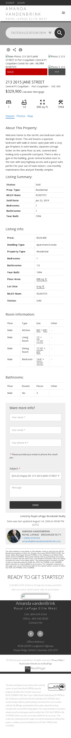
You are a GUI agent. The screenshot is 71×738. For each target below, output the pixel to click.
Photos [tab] (21, 116)
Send (35, 505)
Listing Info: (15, 229)
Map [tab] (30, 116)
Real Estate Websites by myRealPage (35, 663)
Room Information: (20, 314)
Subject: (14, 468)
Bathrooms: (15, 377)
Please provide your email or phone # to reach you (34, 456)
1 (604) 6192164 (31, 537)
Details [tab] (10, 116)
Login (21, 2)
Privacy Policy (58, 660)
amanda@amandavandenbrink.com (41, 541)
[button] (31, 634)
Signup (10, 2)
